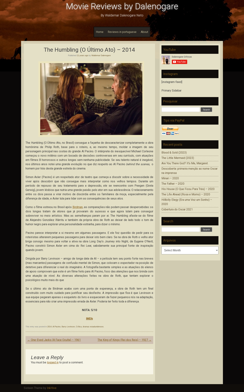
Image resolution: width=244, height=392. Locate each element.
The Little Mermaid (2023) (177, 158)
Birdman (78, 207)
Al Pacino (57, 327)
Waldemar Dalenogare (101, 55)
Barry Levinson (68, 327)
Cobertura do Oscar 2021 (177, 209)
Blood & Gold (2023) (174, 152)
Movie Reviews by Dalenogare (122, 6)
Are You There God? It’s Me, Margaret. (184, 163)
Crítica (79, 327)
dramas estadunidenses (93, 327)
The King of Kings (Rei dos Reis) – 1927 (124, 340)
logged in (53, 362)
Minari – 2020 (170, 178)
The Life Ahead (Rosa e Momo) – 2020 (185, 194)
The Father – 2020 (172, 183)
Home (99, 32)
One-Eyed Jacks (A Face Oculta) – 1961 (54, 340)
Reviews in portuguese (122, 32)
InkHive (51, 388)
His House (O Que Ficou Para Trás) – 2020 (188, 189)
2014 (49, 327)
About (144, 32)
